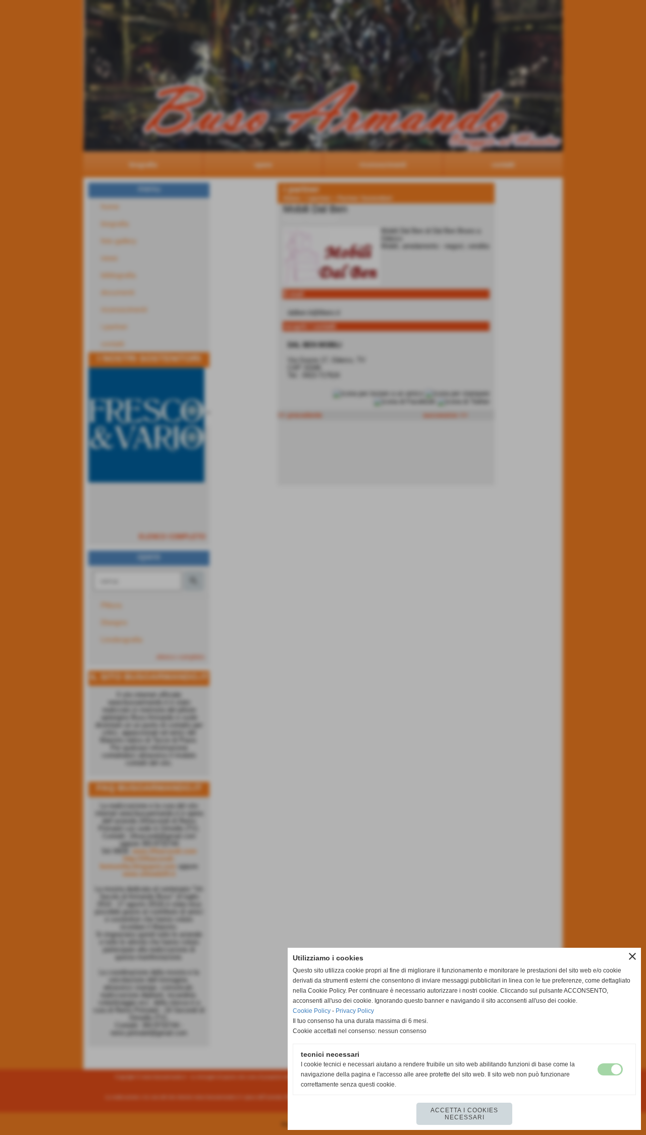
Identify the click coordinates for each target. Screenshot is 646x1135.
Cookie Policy (312, 1010)
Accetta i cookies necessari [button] (464, 1114)
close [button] (632, 956)
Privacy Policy (355, 1010)
